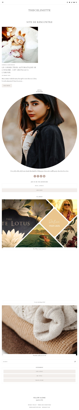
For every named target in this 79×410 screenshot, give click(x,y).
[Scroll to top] (76, 406)
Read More (8, 86)
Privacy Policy (32, 404)
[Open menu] (2, 2)
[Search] (75, 361)
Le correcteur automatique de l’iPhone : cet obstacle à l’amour (19, 70)
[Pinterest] (70, 2)
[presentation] (20, 45)
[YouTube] (74, 2)
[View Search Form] (76, 2)
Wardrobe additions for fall (39, 355)
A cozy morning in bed (39, 302)
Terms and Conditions (44, 404)
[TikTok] (72, 2)
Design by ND (46, 407)
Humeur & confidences (8, 64)
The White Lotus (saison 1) (39, 248)
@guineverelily (39, 400)
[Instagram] (67, 2)
